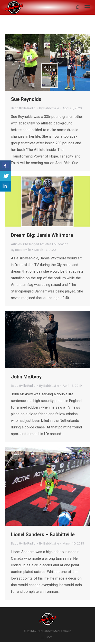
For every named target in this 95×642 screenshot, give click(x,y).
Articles (16, 244)
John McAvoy (26, 377)
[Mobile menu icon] (87, 7)
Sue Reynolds (26, 99)
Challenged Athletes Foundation (45, 244)
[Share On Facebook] (5, 165)
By (49, 108)
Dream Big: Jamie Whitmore (42, 235)
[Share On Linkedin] (5, 186)
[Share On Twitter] (5, 176)
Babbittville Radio (23, 108)
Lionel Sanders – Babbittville (43, 534)
